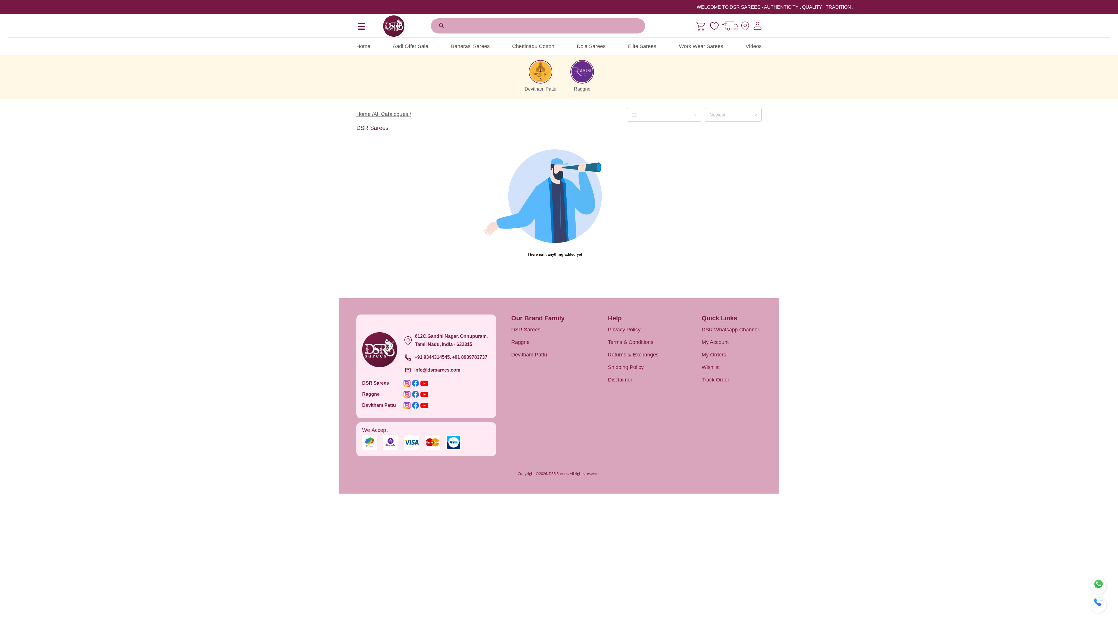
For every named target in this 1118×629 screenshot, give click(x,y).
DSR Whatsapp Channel (730, 330)
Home (363, 46)
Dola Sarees (591, 46)
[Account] (757, 25)
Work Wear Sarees (701, 46)
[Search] (441, 25)
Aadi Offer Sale (410, 46)
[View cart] (701, 26)
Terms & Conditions (630, 342)
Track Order (715, 380)
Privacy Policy (624, 330)
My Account (715, 342)
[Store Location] (745, 26)
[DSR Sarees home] (393, 26)
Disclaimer (620, 380)
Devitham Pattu (529, 355)
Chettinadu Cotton (533, 46)
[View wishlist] (714, 26)
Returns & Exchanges (633, 355)
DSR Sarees (525, 330)
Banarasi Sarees (470, 46)
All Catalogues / (392, 114)
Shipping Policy (626, 367)
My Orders (714, 355)
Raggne (520, 342)
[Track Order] (730, 26)
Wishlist (711, 367)
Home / (365, 114)
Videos (754, 46)
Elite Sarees (642, 46)
